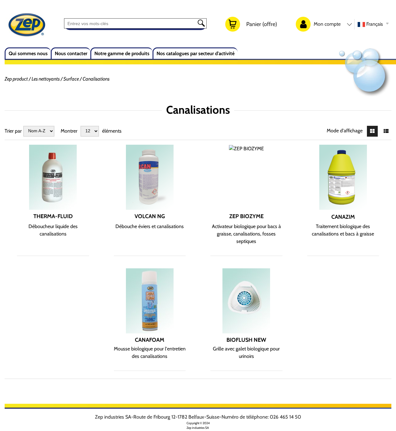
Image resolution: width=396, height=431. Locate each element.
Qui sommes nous (28, 53)
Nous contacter (71, 53)
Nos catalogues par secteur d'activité (196, 53)
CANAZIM (343, 216)
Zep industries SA (198, 428)
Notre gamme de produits (121, 53)
